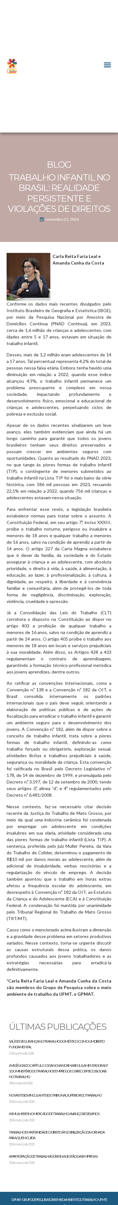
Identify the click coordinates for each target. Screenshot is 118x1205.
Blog (59, 164)
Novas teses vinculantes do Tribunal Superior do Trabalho (55, 1095)
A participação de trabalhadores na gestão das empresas (53, 1156)
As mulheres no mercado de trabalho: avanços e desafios (54, 1113)
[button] (108, 65)
